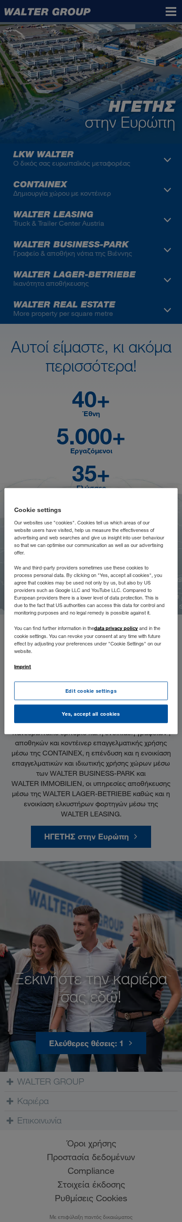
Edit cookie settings (91, 690)
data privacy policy (116, 628)
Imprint (22, 666)
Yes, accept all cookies (91, 713)
